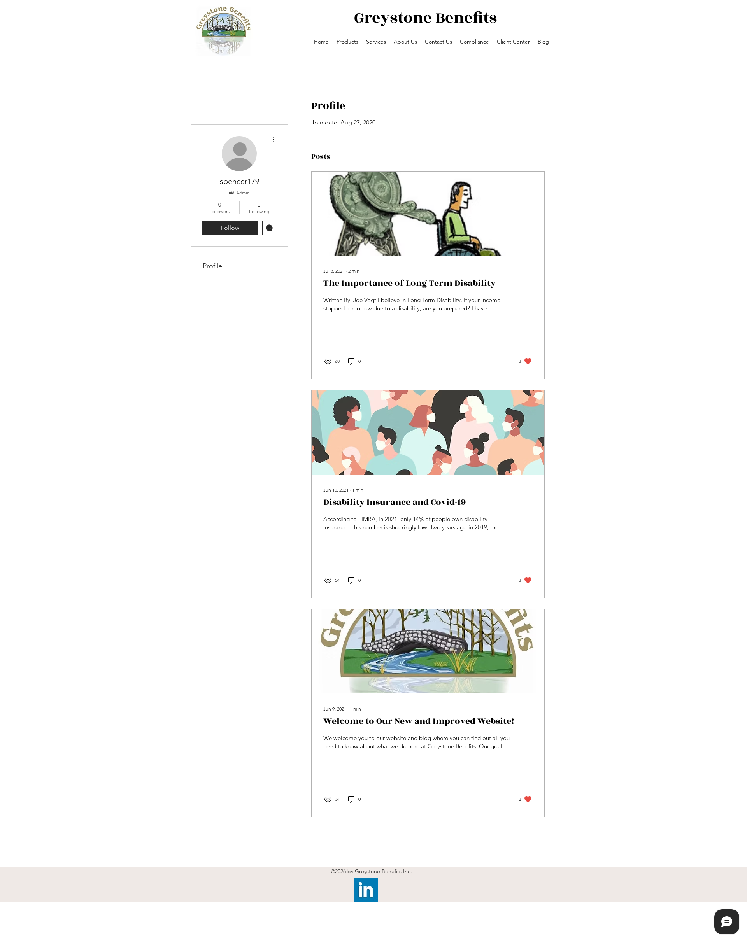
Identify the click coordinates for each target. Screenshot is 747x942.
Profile (212, 266)
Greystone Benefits (425, 18)
